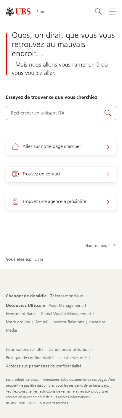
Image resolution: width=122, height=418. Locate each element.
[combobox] (61, 113)
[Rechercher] (98, 11)
